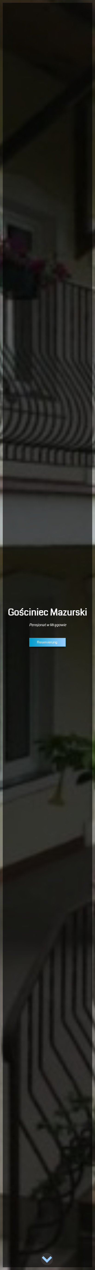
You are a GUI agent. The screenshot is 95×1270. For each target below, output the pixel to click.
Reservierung (47, 642)
